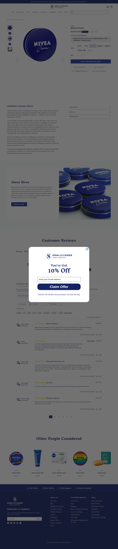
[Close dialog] (87, 249)
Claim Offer (59, 287)
